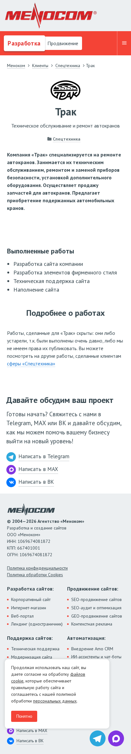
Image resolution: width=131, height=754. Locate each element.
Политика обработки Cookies (35, 575)
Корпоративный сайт (31, 599)
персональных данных (55, 701)
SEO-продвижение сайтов (96, 599)
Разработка (23, 43)
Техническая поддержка (35, 649)
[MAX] (116, 738)
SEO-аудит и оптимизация (96, 608)
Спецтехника (66, 139)
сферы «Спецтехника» (31, 363)
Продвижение (62, 43)
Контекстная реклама (91, 624)
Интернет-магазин (28, 608)
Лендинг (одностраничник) (37, 624)
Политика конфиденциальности (37, 568)
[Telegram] (98, 738)
